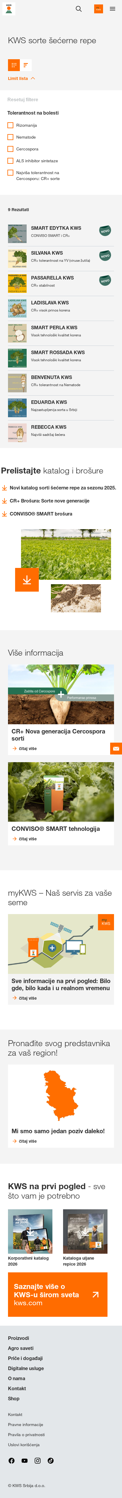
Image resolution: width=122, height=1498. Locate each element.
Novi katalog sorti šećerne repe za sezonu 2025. (63, 488)
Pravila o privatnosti (26, 1434)
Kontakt (17, 1388)
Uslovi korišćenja (24, 1444)
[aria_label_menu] (112, 8)
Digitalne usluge (26, 1368)
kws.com (46, 1294)
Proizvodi (18, 1338)
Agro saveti (20, 1348)
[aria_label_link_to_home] (8, 8)
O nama (16, 1378)
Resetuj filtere (22, 99)
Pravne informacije (25, 1424)
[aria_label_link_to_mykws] (98, 8)
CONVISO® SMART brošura (41, 514)
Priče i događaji (25, 1358)
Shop (14, 1398)
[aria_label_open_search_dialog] (78, 8)
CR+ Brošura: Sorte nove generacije (49, 501)
